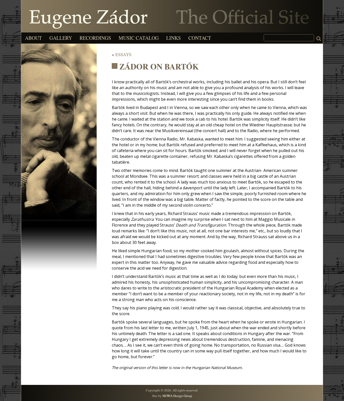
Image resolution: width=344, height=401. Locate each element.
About (33, 37)
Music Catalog (139, 37)
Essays (123, 54)
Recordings (95, 37)
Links (173, 37)
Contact (199, 37)
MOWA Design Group (177, 395)
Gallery (60, 37)
